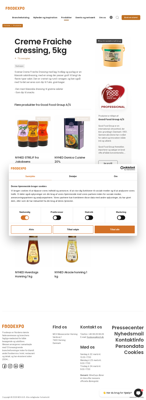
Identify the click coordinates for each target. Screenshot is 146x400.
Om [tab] (115, 176)
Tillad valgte (73, 229)
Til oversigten (24, 58)
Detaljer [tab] (73, 176)
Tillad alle (114, 229)
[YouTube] (21, 367)
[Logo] (17, 8)
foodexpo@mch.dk (95, 337)
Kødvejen (20, 66)
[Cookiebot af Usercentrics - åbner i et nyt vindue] (122, 168)
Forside (7, 26)
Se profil (108, 163)
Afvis (31, 229)
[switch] (57, 217)
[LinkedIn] (16, 367)
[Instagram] (10, 367)
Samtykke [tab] (30, 176)
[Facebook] (4, 367)
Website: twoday (136, 397)
